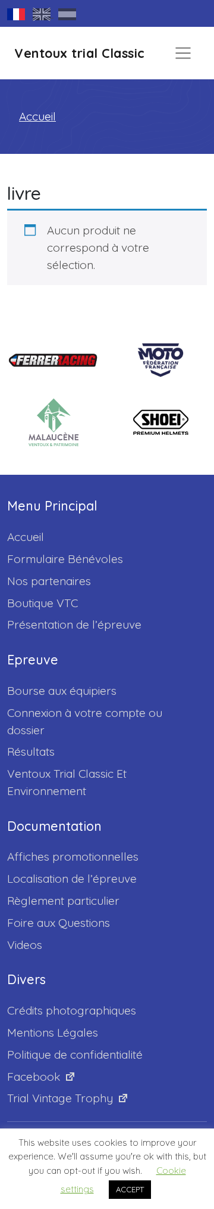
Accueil (37, 116)
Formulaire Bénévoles (65, 559)
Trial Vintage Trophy (60, 1098)
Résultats (31, 751)
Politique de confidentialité (75, 1054)
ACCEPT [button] (130, 1189)
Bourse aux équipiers (62, 691)
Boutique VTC (42, 603)
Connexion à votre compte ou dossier (84, 721)
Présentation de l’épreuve (74, 624)
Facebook (33, 1076)
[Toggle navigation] (183, 53)
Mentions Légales (52, 1032)
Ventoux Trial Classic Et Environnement (67, 782)
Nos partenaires (49, 581)
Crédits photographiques (71, 1010)
